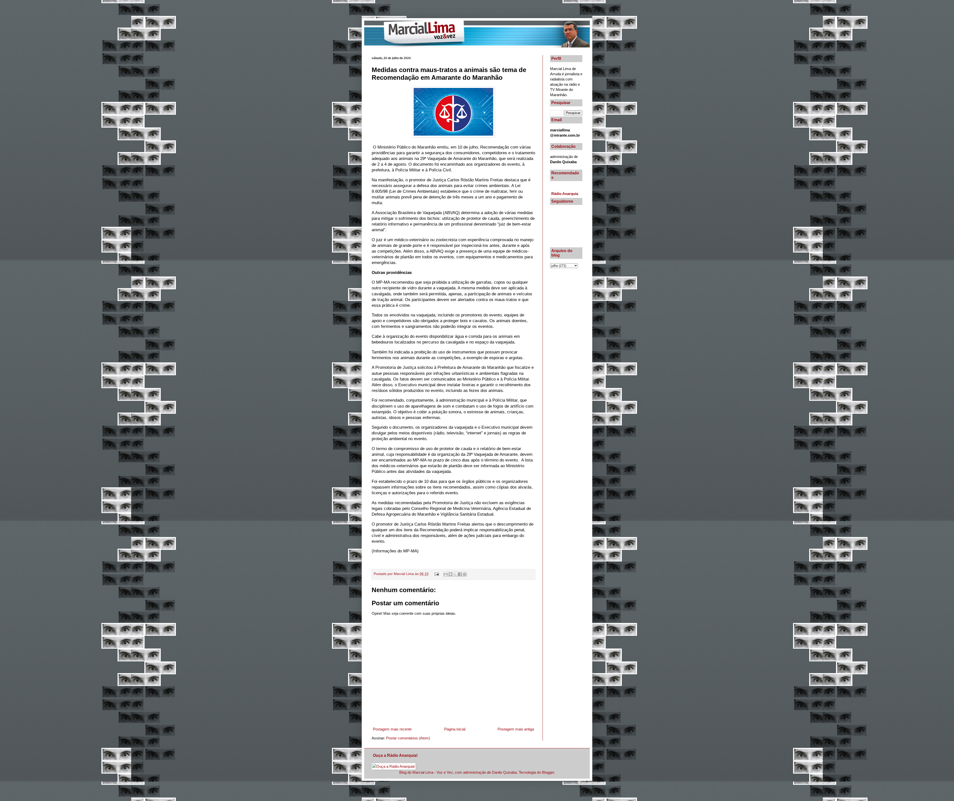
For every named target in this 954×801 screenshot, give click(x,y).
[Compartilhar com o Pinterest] (464, 574)
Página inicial (454, 729)
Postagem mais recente (392, 729)
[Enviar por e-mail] (445, 574)
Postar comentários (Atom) (408, 738)
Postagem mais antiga (516, 729)
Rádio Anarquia (564, 193)
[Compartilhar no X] (455, 574)
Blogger (548, 772)
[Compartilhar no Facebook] (459, 574)
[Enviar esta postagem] (436, 574)
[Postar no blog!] (450, 574)
